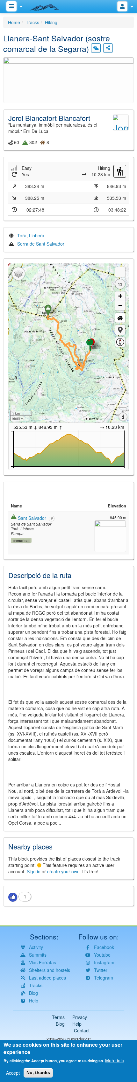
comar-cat (21, 540)
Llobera (36, 235)
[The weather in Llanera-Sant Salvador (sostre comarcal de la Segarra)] (96, 48)
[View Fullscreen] (120, 272)
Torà (21, 235)
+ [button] (120, 296)
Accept (13, 1073)
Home (14, 22)
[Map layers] (18, 274)
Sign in (33, 871)
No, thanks (38, 1072)
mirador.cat (81, 1039)
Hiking (51, 22)
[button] (68, 79)
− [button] (120, 306)
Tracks (32, 22)
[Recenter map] (120, 318)
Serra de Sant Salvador (40, 244)
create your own (63, 871)
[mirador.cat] (47, 5)
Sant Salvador (32, 518)
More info (114, 1060)
